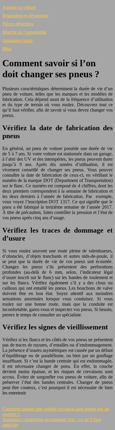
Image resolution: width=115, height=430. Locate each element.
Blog (7, 48)
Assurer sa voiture (19, 7)
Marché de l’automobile (24, 32)
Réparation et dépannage (25, 15)
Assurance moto (17, 40)
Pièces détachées (17, 23)
